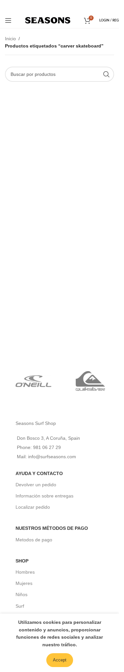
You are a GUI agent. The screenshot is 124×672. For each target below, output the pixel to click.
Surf (20, 606)
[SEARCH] (106, 74)
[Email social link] (59, 6)
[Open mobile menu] (8, 20)
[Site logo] (47, 19)
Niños (21, 594)
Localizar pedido (33, 507)
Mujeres (24, 583)
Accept (59, 659)
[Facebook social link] (50, 6)
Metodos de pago (34, 539)
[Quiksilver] (90, 381)
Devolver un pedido (36, 484)
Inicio (10, 38)
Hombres (25, 572)
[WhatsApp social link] (68, 6)
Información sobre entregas (44, 495)
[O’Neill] (33, 381)
